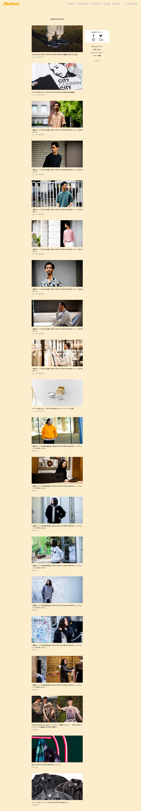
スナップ (34, 134)
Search (133, 3)
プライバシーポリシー (97, 52)
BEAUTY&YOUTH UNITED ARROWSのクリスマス (46, 765)
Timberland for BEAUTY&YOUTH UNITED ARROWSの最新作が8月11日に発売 (55, 54)
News (72, 3)
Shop (116, 3)
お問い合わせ (97, 49)
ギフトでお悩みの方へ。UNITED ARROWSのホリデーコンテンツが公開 (52, 408)
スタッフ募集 (97, 55)
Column (95, 3)
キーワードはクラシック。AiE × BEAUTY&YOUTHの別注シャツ (50, 802)
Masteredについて (97, 46)
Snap (106, 3)
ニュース (34, 57)
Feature (82, 3)
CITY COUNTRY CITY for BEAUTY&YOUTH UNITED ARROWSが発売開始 (53, 92)
